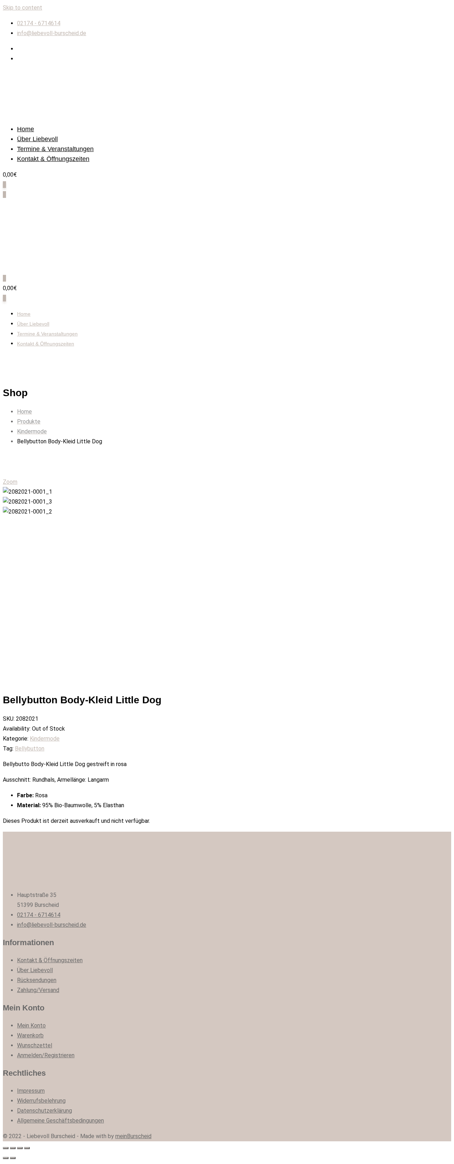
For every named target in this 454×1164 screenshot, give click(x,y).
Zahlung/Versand (38, 990)
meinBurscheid (133, 1136)
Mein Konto (31, 1025)
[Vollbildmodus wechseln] (20, 1148)
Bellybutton (29, 748)
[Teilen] (13, 1148)
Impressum (31, 1090)
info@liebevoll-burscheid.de (51, 33)
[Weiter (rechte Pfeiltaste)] (13, 1158)
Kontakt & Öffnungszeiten (53, 158)
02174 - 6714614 (38, 23)
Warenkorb (30, 1035)
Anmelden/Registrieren (45, 1055)
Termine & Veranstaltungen (55, 149)
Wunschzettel (34, 1045)
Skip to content (22, 7)
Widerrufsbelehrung (41, 1100)
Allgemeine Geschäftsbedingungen (60, 1120)
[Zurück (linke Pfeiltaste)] (6, 1158)
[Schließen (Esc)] (6, 1148)
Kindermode (45, 738)
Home (25, 129)
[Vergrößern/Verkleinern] (27, 1148)
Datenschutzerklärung (44, 1110)
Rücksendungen (36, 980)
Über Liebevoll (37, 139)
